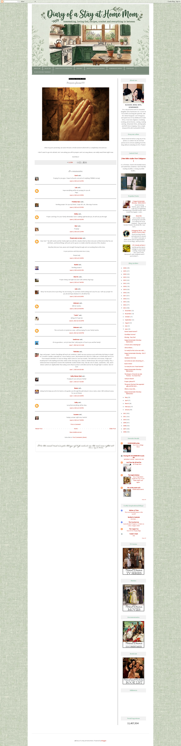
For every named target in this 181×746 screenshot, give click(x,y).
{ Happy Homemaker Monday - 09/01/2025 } (138, 202)
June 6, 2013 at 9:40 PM (77, 309)
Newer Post (38, 429)
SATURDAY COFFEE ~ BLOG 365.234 (134, 459)
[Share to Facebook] (84, 162)
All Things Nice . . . (138, 464)
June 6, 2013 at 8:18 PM (77, 296)
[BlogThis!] (80, 162)
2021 (124, 283)
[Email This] (78, 162)
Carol (76, 175)
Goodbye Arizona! (130, 334)
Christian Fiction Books (63, 68)
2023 (124, 277)
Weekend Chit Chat (130, 358)
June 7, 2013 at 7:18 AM (77, 382)
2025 (124, 271)
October (127, 317)
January (127, 410)
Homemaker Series (115, 68)
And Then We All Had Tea (133, 462)
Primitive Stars (76, 202)
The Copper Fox (133, 529)
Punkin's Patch (134, 534)
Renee (76, 388)
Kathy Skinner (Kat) (76, 376)
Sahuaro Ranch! (129, 379)
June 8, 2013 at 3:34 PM (77, 408)
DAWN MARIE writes (134, 443)
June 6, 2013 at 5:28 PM (77, 258)
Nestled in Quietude (134, 517)
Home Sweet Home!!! (131, 331)
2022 (124, 280)
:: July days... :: (134, 519)
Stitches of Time (134, 510)
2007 (124, 429)
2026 (124, 268)
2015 (124, 302)
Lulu (76, 187)
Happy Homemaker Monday (96, 68)
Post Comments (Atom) (80, 437)
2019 (124, 289)
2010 (124, 420)
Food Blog (130, 68)
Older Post (112, 429)
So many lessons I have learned (134, 366)
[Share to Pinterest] (86, 162)
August (127, 323)
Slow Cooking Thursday (42, 72)
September (128, 320)
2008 (124, 426)
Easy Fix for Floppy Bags (134, 530)
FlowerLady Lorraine (76, 238)
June (126, 329)
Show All (144, 499)
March (127, 403)
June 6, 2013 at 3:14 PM (77, 181)
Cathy (76, 402)
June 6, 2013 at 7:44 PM (77, 282)
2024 (124, 274)
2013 (124, 308)
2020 (124, 286)
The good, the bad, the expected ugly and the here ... (134, 385)
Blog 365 (48, 68)
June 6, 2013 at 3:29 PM (77, 195)
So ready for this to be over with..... (135, 350)
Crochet (79, 68)
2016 (124, 299)
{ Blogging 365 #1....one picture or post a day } (139, 231)
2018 (124, 293)
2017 (124, 296)
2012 (124, 413)
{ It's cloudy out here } (138, 245)
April (126, 400)
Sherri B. (76, 277)
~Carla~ (76, 315)
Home (76, 429)
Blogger (103, 741)
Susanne (76, 414)
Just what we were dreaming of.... (135, 361)
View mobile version (76, 432)
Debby (76, 214)
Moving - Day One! (130, 337)
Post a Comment (76, 424)
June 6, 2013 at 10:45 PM (76, 333)
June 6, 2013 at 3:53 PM (77, 207)
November (128, 314)
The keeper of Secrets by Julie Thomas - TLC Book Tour (133, 375)
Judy (76, 289)
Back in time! (128, 364)
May (126, 397)
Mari (76, 226)
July (126, 326)
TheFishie (76, 352)
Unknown (76, 303)
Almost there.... (129, 348)
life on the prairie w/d (133, 488)
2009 (124, 423)
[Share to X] (82, 162)
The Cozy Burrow (134, 522)
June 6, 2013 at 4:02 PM (77, 219)
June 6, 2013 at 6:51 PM (77, 270)
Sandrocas (76, 339)
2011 (124, 416)
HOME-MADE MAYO (138, 489)
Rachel (76, 265)
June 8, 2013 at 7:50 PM (77, 420)
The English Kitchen (133, 475)
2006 (124, 432)
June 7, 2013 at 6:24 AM (77, 369)
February (128, 407)
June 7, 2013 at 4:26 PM (77, 396)
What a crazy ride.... (130, 389)
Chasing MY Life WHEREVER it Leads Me (133, 456)
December (128, 311)
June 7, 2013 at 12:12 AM (76, 345)
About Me (37, 68)
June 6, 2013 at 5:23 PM (77, 232)
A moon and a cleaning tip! (132, 345)
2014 (124, 305)
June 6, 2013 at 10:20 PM (76, 321)
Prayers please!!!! (130, 381)
